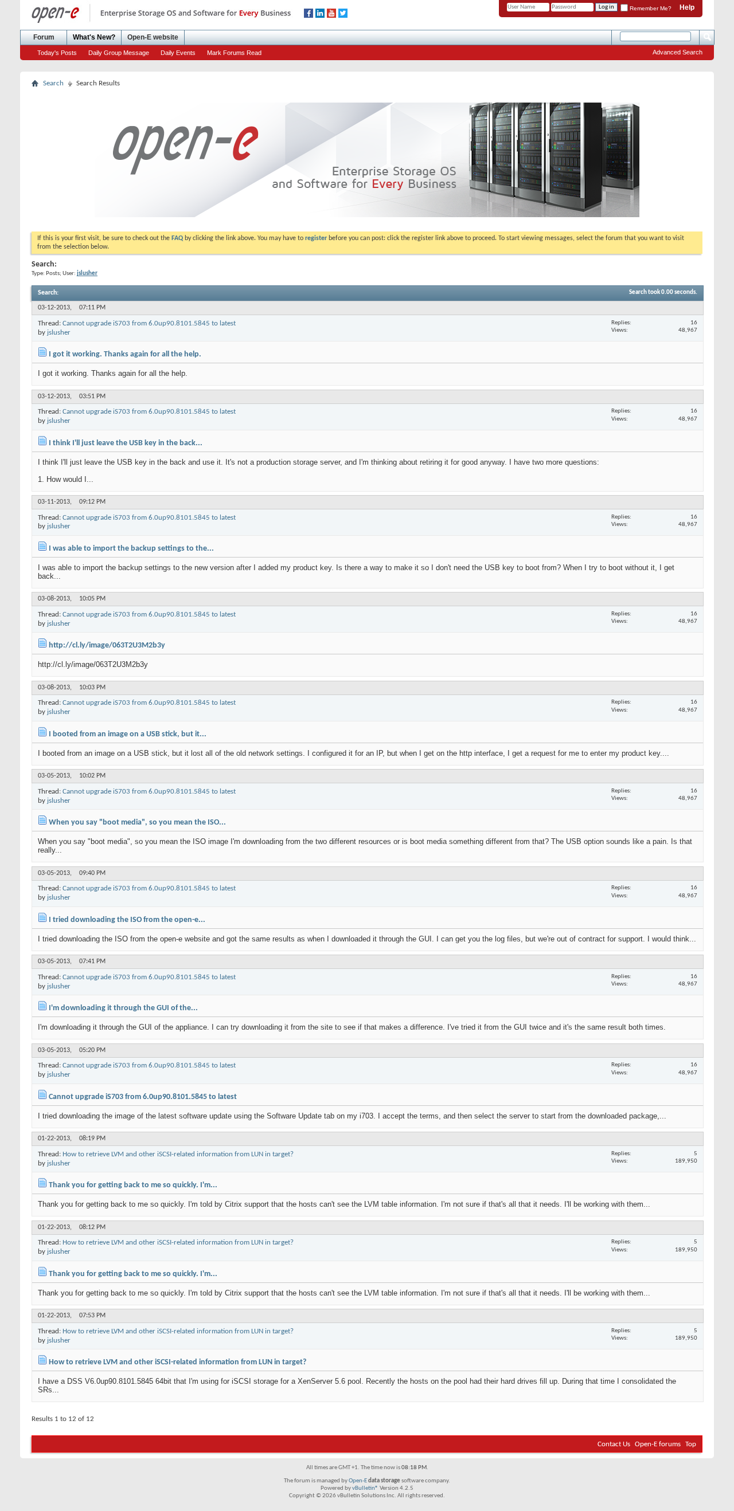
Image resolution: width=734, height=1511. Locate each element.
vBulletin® (365, 1488)
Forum (43, 37)
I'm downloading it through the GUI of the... (123, 1008)
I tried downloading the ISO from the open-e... (127, 920)
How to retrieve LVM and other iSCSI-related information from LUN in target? (178, 1154)
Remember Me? (649, 8)
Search (53, 83)
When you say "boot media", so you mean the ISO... (137, 822)
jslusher (59, 332)
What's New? (94, 37)
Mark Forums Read (234, 52)
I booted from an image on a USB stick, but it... (127, 734)
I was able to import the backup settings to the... (131, 548)
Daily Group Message (118, 52)
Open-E (358, 1481)
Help (687, 7)
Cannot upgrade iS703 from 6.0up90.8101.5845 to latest (149, 323)
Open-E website (152, 37)
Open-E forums (658, 1444)
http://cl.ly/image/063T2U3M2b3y (107, 645)
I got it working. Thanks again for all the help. (125, 354)
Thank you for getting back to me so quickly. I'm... (133, 1185)
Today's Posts (57, 52)
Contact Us (614, 1444)
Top (690, 1444)
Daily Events (178, 52)
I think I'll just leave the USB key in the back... (125, 443)
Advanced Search (677, 52)
